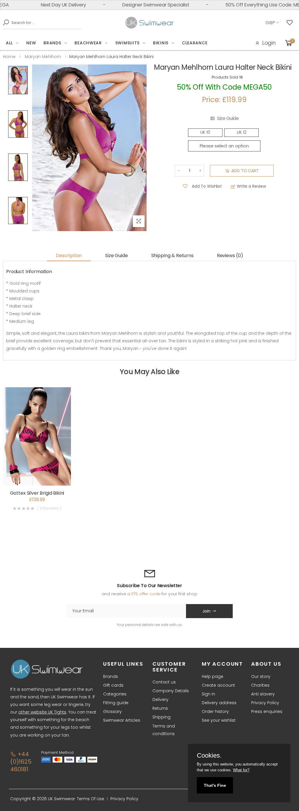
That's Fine (215, 785)
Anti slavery (263, 694)
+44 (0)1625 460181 (21, 761)
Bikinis (160, 43)
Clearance (194, 43)
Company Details (170, 691)
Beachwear (88, 43)
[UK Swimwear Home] (149, 23)
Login (269, 42)
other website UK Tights (42, 712)
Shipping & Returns (172, 255)
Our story (260, 676)
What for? (241, 770)
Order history (215, 711)
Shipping (161, 717)
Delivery (160, 699)
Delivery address (219, 703)
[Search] (4, 22)
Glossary (112, 711)
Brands (52, 43)
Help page (212, 676)
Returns (160, 708)
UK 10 (205, 132)
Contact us (164, 682)
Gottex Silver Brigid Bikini (37, 493)
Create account (218, 685)
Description (69, 255)
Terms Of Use (90, 799)
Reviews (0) (230, 255)
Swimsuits (127, 43)
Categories (114, 694)
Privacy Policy (265, 703)
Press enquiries (266, 711)
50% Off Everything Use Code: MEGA (254, 4)
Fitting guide (115, 703)
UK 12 (241, 132)
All (9, 43)
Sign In (208, 694)
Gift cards (113, 685)
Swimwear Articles (121, 720)
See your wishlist (219, 720)
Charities (260, 685)
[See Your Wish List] (291, 23)
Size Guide (228, 118)
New (31, 43)
